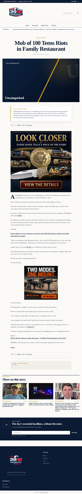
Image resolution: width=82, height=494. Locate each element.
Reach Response (44, 492)
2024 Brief (74, 1)
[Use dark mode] (78, 1)
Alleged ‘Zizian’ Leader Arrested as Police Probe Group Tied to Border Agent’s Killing (41, 404)
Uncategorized (41, 37)
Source (13, 347)
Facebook (19, 125)
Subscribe (74, 432)
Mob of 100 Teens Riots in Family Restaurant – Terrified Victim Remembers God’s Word (38, 338)
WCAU (29, 247)
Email (23, 125)
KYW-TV (31, 327)
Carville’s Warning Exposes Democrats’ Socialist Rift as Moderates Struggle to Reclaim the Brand (13, 405)
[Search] (78, 13)
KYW (20, 215)
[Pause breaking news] (78, 29)
